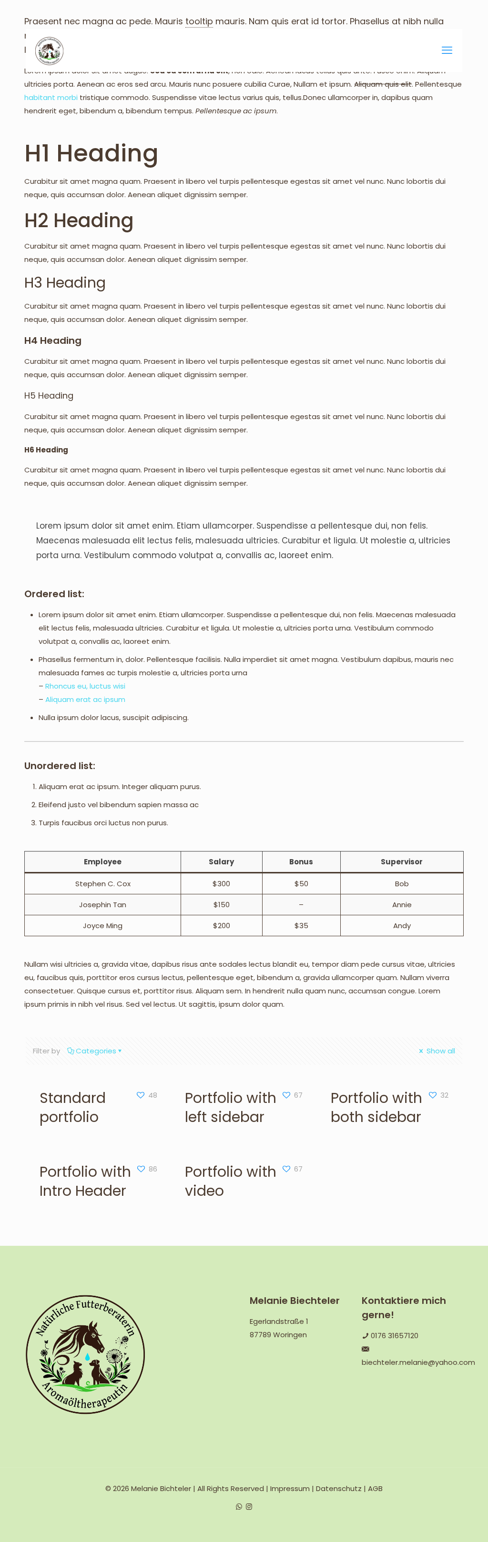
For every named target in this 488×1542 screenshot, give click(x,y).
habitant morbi (51, 97)
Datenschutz (339, 1488)
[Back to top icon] (442, 1522)
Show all (440, 1051)
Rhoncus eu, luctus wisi (85, 686)
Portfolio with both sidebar (376, 1107)
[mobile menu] (447, 50)
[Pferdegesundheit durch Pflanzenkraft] (49, 50)
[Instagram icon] (249, 1507)
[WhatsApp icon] (239, 1507)
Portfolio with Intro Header (85, 1181)
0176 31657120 (394, 1336)
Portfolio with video (230, 1181)
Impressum (290, 1488)
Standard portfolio (73, 1107)
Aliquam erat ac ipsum (85, 699)
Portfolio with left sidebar (230, 1107)
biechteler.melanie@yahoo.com (418, 1362)
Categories (96, 1051)
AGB (375, 1488)
